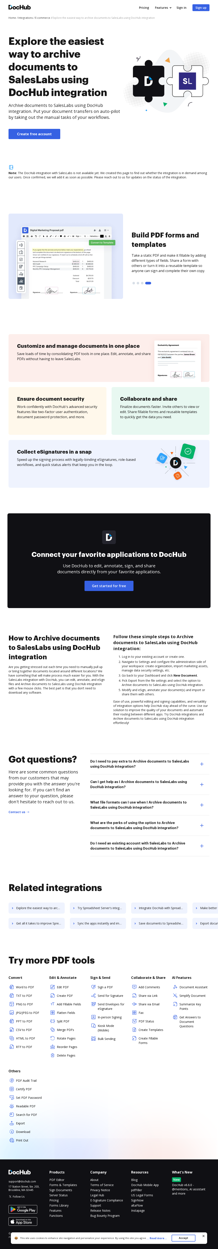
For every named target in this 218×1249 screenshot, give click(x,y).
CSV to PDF (24, 1030)
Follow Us (18, 1196)
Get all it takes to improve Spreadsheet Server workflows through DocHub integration (40, 923)
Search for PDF (26, 1115)
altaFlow (137, 1205)
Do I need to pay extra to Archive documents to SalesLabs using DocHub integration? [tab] (139, 764)
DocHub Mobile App (145, 1185)
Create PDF (65, 996)
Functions (56, 1216)
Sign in (181, 8)
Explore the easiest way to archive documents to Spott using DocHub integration (40, 908)
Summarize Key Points (190, 1006)
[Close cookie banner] (203, 1236)
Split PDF (63, 1021)
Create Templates (151, 1030)
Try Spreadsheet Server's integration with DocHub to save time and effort (101, 908)
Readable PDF (26, 1106)
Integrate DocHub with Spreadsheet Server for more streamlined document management (163, 908)
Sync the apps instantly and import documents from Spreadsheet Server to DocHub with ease (101, 923)
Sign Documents (60, 1190)
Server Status (58, 1195)
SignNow (137, 1200)
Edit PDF (63, 987)
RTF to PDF (24, 1047)
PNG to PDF (24, 1004)
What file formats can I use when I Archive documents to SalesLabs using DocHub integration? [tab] (138, 805)
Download (23, 1132)
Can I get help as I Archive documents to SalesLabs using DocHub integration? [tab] (138, 784)
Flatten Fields (66, 1013)
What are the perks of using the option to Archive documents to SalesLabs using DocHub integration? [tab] (134, 825)
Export (20, 1123)
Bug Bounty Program (105, 1216)
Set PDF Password (29, 1098)
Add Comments (149, 987)
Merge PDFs (65, 1030)
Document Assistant (193, 987)
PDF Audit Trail (26, 1081)
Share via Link (148, 996)
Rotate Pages (66, 1038)
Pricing (144, 8)
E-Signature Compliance (106, 1200)
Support (95, 1205)
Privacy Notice (100, 1190)
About (94, 1180)
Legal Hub (97, 1195)
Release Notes (100, 1210)
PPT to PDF (24, 1021)
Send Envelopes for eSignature (111, 1006)
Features (161, 8)
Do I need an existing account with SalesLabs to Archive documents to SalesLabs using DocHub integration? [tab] (137, 846)
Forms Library (59, 1205)
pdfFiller (136, 1190)
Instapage (138, 1210)
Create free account (34, 134)
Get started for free (109, 586)
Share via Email (149, 1004)
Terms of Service (102, 1185)
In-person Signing (110, 1017)
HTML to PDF (25, 1038)
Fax (141, 1013)
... (156, 1238)
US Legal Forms (142, 1195)
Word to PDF (25, 987)
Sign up (201, 8)
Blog (134, 1180)
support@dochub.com (22, 1181)
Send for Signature (110, 996)
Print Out (22, 1140)
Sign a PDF (105, 987)
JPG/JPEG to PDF (27, 1013)
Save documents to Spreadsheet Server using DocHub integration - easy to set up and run (163, 923)
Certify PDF (24, 1089)
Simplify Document (192, 996)
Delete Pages (66, 1055)
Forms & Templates (63, 1185)
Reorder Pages (67, 1047)
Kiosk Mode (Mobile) (106, 1028)
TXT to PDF (24, 996)
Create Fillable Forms (148, 1040)
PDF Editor (56, 1180)
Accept (183, 1238)
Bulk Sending (106, 1039)
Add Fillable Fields (69, 1004)
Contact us (17, 812)
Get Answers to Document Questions (190, 1021)
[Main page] (20, 8)
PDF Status (146, 1021)
